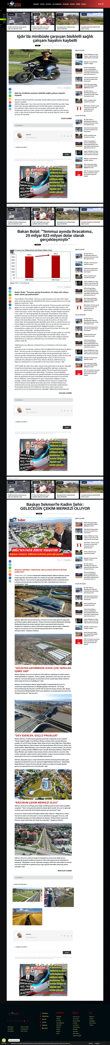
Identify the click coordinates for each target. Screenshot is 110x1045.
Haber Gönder (24, 1031)
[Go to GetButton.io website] (3, 1043)
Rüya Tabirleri (92, 1023)
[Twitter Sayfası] (11, 1021)
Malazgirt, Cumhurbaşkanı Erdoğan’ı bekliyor (90, 62)
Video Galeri (45, 1016)
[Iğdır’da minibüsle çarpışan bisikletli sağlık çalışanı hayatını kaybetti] (40, 67)
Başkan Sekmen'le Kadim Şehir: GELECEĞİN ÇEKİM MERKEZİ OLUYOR (90, 85)
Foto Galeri (45, 1013)
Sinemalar (75, 1029)
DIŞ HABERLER (56, 4)
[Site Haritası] (25, 1021)
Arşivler (44, 1022)
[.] (27, 894)
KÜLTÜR (72, 4)
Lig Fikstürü (76, 1025)
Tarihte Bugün (76, 1027)
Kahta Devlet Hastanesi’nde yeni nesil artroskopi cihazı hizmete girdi (91, 79)
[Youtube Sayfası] (17, 1021)
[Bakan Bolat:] (40, 266)
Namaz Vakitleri (76, 1021)
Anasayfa (10, 10)
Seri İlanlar (75, 1031)
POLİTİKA (48, 4)
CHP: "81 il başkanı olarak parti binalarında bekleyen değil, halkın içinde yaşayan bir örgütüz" (92, 173)
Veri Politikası (10, 1031)
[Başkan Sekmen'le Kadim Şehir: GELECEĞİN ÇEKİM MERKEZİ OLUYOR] (40, 537)
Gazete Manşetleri (77, 1035)
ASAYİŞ (42, 4)
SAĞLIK (83, 4)
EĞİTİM (78, 4)
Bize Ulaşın (45, 1028)
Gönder (67, 154)
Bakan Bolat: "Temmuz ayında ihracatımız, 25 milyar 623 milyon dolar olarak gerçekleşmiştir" (91, 108)
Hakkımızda (10, 1027)
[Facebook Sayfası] (8, 1021)
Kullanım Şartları (25, 1027)
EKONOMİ (66, 4)
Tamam (97, 1043)
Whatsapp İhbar (24, 1029)
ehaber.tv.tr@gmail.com (31, 137)
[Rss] (22, 1021)
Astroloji (91, 1025)
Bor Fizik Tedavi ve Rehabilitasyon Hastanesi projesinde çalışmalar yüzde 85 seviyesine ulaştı (91, 93)
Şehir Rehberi (76, 1033)
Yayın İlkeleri (10, 1029)
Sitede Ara (91, 1016)
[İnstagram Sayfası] (14, 1021)
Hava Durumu (76, 1016)
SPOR (57, 1033)
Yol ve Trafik (76, 1019)
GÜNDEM (36, 4)
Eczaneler (75, 1023)
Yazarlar (44, 1019)
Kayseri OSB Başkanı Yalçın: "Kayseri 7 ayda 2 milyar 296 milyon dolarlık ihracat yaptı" (91, 56)
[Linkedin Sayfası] (19, 1021)
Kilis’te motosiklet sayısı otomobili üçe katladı (90, 101)
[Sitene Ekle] (28, 1021)
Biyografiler (92, 1021)
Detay (91, 1043)
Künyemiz (44, 1025)
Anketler (91, 1019)
